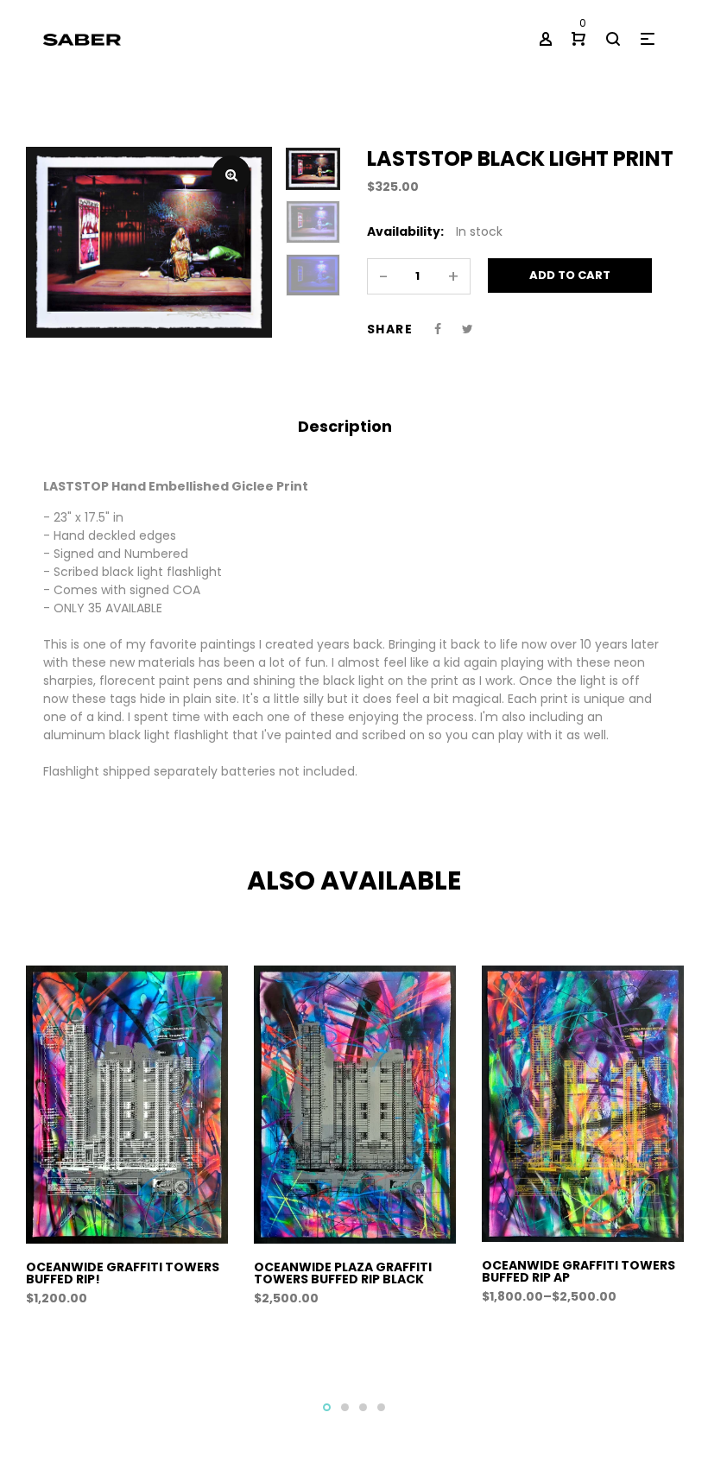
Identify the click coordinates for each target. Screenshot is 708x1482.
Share (390, 329)
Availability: (405, 231)
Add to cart (569, 275)
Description (345, 426)
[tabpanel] (127, 1146)
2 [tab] (345, 1407)
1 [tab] (327, 1407)
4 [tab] (381, 1407)
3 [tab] (363, 1407)
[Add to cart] (134, 1284)
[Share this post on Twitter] (467, 329)
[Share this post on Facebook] (437, 329)
